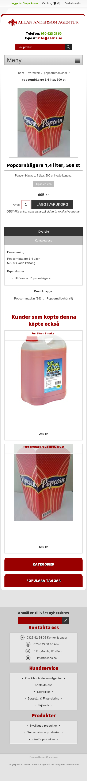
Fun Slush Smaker (43, 333)
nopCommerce (50, 757)
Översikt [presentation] (43, 231)
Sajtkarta (43, 705)
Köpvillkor (43, 691)
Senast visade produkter (43, 732)
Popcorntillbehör (57, 298)
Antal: (16, 204)
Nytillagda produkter (43, 725)
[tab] (43, 231)
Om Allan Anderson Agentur (43, 678)
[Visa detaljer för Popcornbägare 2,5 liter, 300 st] (43, 483)
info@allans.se (49, 38)
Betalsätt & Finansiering (43, 698)
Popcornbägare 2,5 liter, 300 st (43, 446)
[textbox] (40, 47)
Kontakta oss (43, 685)
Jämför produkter (43, 739)
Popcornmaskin (24, 298)
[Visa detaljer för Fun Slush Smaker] (43, 369)
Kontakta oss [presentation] (43, 240)
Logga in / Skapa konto (24, 3)
